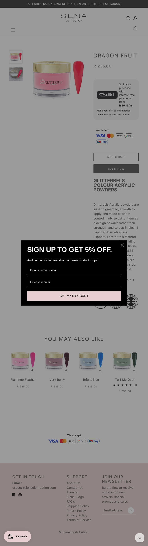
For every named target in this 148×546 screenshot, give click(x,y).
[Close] (122, 245)
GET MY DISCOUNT (74, 296)
